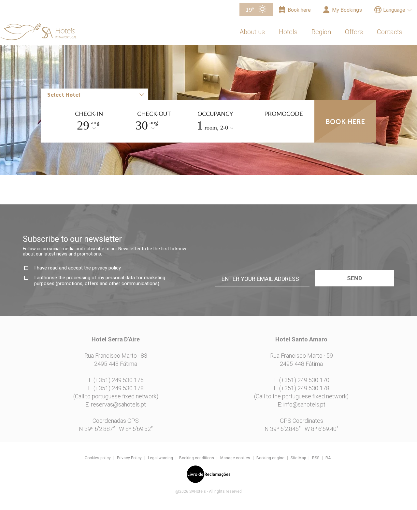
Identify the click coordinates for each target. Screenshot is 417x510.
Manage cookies (235, 458)
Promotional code (283, 116)
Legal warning (160, 458)
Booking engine (270, 458)
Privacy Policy (129, 458)
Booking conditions (196, 458)
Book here (345, 121)
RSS (315, 458)
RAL (329, 458)
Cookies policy (98, 458)
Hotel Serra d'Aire (309, 56)
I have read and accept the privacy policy (77, 268)
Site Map (298, 458)
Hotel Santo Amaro (310, 69)
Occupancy (215, 113)
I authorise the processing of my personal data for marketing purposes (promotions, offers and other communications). (99, 280)
